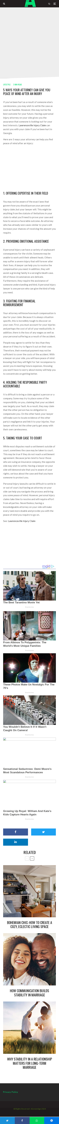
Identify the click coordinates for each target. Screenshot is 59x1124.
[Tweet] (43, 832)
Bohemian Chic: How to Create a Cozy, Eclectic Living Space (29, 924)
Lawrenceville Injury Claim (32, 125)
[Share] (15, 832)
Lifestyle (7, 84)
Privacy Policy (10, 1092)
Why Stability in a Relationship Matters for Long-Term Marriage (29, 1063)
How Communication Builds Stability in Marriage (29, 993)
